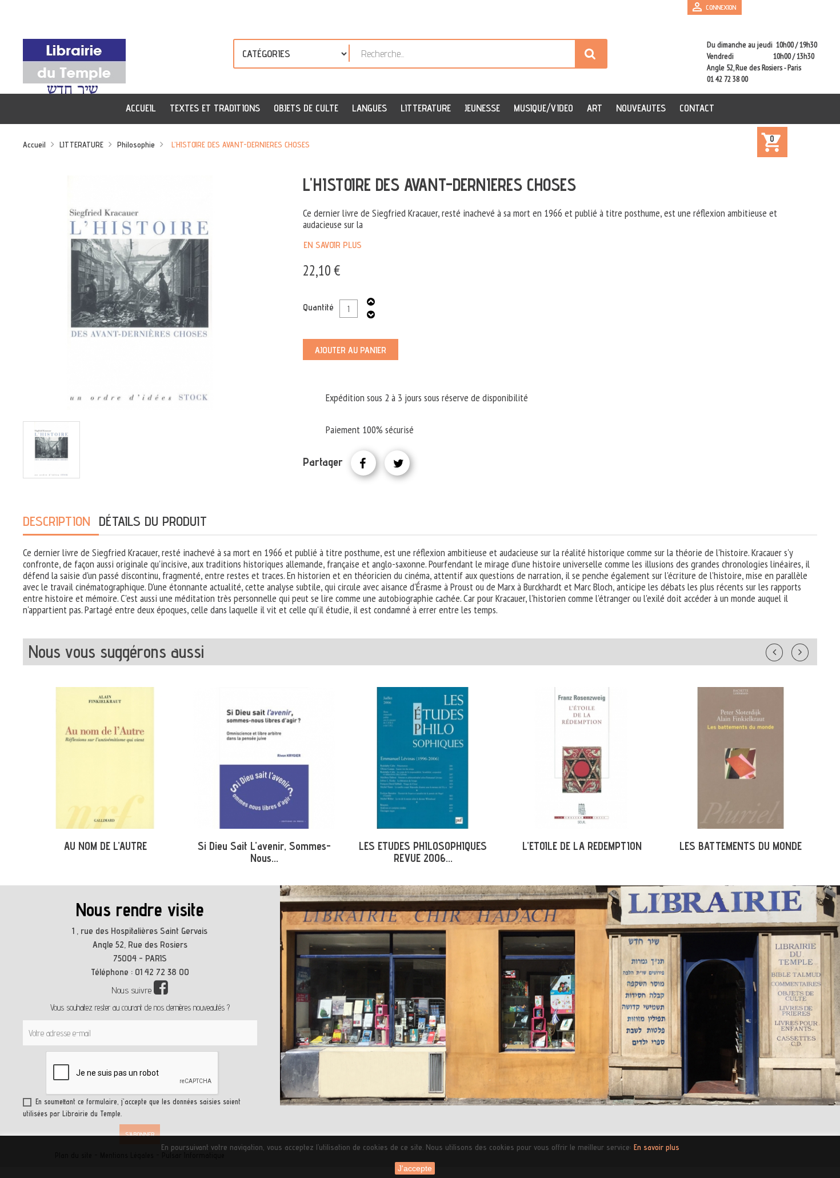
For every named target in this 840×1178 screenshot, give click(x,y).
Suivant (807, 650)
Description (56, 521)
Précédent (785, 650)
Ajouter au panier (350, 350)
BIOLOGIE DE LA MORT (741, 846)
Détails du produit (153, 521)
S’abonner (139, 1134)
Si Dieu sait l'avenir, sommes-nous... (105, 852)
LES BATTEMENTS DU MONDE (582, 846)
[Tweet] (397, 463)
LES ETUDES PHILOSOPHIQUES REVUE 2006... (264, 852)
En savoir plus (332, 244)
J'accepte (415, 1168)
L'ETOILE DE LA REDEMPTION (423, 846)
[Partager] (363, 463)
